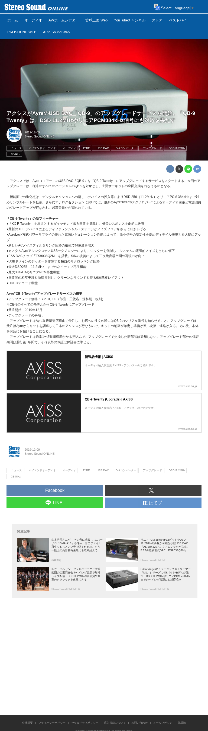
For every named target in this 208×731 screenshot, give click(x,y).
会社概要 (27, 722)
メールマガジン (162, 722)
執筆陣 (182, 722)
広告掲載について (115, 722)
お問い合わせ (139, 722)
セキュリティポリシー (84, 722)
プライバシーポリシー (52, 722)
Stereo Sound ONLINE (39, 136)
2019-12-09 (32, 132)
